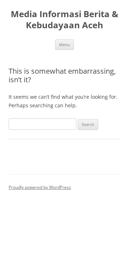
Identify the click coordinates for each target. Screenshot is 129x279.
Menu (64, 44)
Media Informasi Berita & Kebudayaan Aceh (64, 20)
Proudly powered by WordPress (40, 187)
